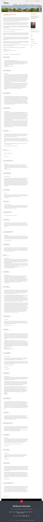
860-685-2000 (30, 509)
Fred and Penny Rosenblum (9, 231)
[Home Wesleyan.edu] (21, 501)
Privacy (19, 520)
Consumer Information (28, 520)
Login (31, 47)
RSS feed (36, 43)
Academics (20, 4)
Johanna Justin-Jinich (9, 49)
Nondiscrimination (32, 520)
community (5, 49)
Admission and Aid (25, 4)
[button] (39, 4)
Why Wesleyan (15, 4)
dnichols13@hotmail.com (23, 250)
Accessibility (23, 520)
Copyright (17, 520)
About (36, 4)
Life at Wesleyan (32, 4)
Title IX (21, 520)
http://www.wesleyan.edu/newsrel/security (17, 29)
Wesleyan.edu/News (33, 18)
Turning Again (5, 51)
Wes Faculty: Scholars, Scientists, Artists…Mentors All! (10, 50)
